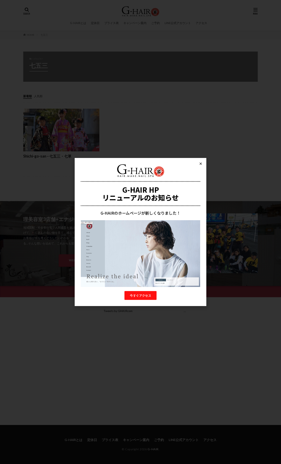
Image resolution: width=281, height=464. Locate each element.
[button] (140, 295)
